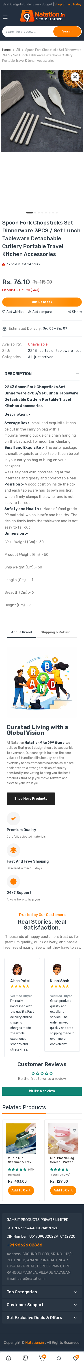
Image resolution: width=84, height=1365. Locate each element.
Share (77, 312)
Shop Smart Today (68, 4)
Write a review (42, 1091)
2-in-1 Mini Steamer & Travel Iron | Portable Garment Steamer (21, 1160)
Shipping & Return (55, 632)
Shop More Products (30, 799)
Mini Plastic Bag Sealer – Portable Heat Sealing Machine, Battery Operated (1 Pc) (63, 1160)
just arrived (44, 357)
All (18, 50)
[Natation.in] (44, 17)
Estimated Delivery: (25, 329)
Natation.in (34, 1342)
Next (74, 1007)
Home (6, 50)
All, (31, 357)
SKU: (6, 351)
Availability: (12, 344)
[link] (32, 1130)
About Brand (21, 632)
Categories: (12, 357)
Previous (10, 1007)
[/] (44, 1342)
